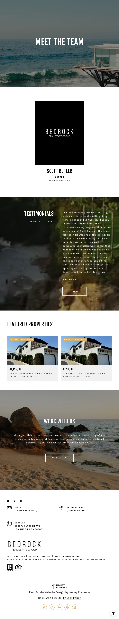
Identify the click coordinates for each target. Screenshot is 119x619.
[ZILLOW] (75, 607)
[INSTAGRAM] (52, 607)
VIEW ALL (74, 291)
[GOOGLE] (67, 607)
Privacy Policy (72, 598)
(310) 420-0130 (76, 510)
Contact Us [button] (59, 458)
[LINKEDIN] (59, 607)
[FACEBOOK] (44, 607)
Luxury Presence (79, 592)
